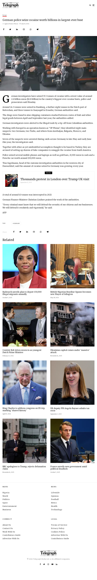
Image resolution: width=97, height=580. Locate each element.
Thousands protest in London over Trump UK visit (54, 179)
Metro (54, 503)
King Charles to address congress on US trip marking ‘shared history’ (24, 409)
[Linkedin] (57, 564)
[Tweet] (10, 29)
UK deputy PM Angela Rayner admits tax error (69, 409)
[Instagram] (48, 564)
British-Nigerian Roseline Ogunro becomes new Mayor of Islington (70, 293)
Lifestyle (55, 493)
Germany (17, 223)
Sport (5, 503)
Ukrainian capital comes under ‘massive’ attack (70, 351)
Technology (56, 510)
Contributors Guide (12, 535)
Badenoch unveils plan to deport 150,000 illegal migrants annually (22, 293)
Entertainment (10, 506)
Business (7, 510)
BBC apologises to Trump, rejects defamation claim (24, 467)
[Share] (3, 29)
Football (55, 499)
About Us (7, 525)
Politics (6, 499)
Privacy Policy (57, 528)
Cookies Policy (58, 532)
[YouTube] (52, 564)
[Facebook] (40, 564)
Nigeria (6, 493)
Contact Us (8, 528)
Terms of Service (59, 525)
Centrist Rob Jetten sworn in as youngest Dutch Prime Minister (22, 351)
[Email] (24, 29)
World (5, 496)
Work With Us (9, 532)
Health (54, 506)
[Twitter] (44, 564)
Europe (5, 15)
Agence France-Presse (11, 24)
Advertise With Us (11, 539)
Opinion (55, 496)
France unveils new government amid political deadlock (68, 467)
